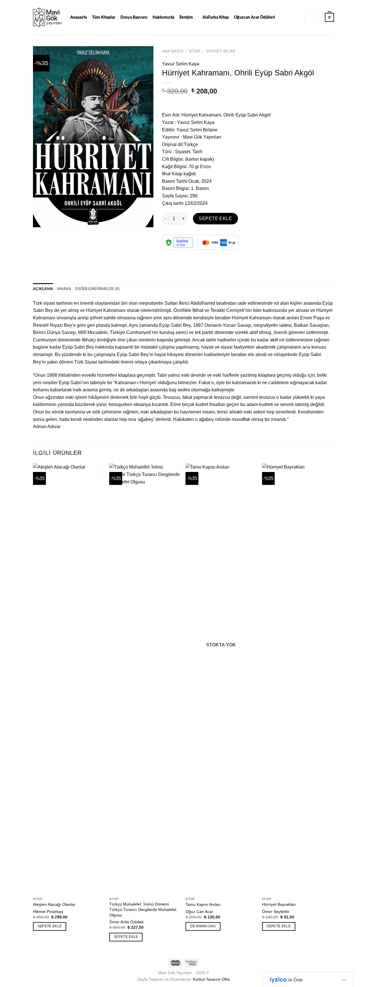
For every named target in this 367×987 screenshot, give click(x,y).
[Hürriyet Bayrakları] (297, 678)
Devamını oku (203, 926)
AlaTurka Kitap (215, 17)
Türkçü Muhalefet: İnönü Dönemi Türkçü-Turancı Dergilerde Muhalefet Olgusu (142, 909)
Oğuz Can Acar (199, 911)
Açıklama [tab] (43, 289)
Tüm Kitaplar (103, 17)
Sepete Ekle (215, 218)
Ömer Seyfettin (275, 911)
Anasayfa (78, 17)
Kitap (194, 51)
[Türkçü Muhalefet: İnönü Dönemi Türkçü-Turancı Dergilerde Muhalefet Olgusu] (144, 678)
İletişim (186, 17)
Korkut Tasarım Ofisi (211, 979)
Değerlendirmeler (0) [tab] (97, 289)
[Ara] (297, 17)
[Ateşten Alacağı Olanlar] (68, 678)
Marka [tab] (64, 289)
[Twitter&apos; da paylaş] (177, 254)
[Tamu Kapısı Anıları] (221, 678)
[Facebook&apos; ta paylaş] (167, 254)
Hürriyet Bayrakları (279, 904)
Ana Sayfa (172, 51)
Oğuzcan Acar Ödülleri (254, 17)
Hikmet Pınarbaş (48, 911)
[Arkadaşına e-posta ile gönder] (188, 254)
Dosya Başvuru (133, 17)
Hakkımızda (163, 17)
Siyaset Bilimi (220, 51)
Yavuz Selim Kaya (180, 63)
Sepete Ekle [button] (50, 926)
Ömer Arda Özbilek (126, 922)
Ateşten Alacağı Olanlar (54, 904)
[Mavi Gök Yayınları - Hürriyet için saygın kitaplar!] (47, 17)
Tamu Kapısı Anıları (203, 904)
